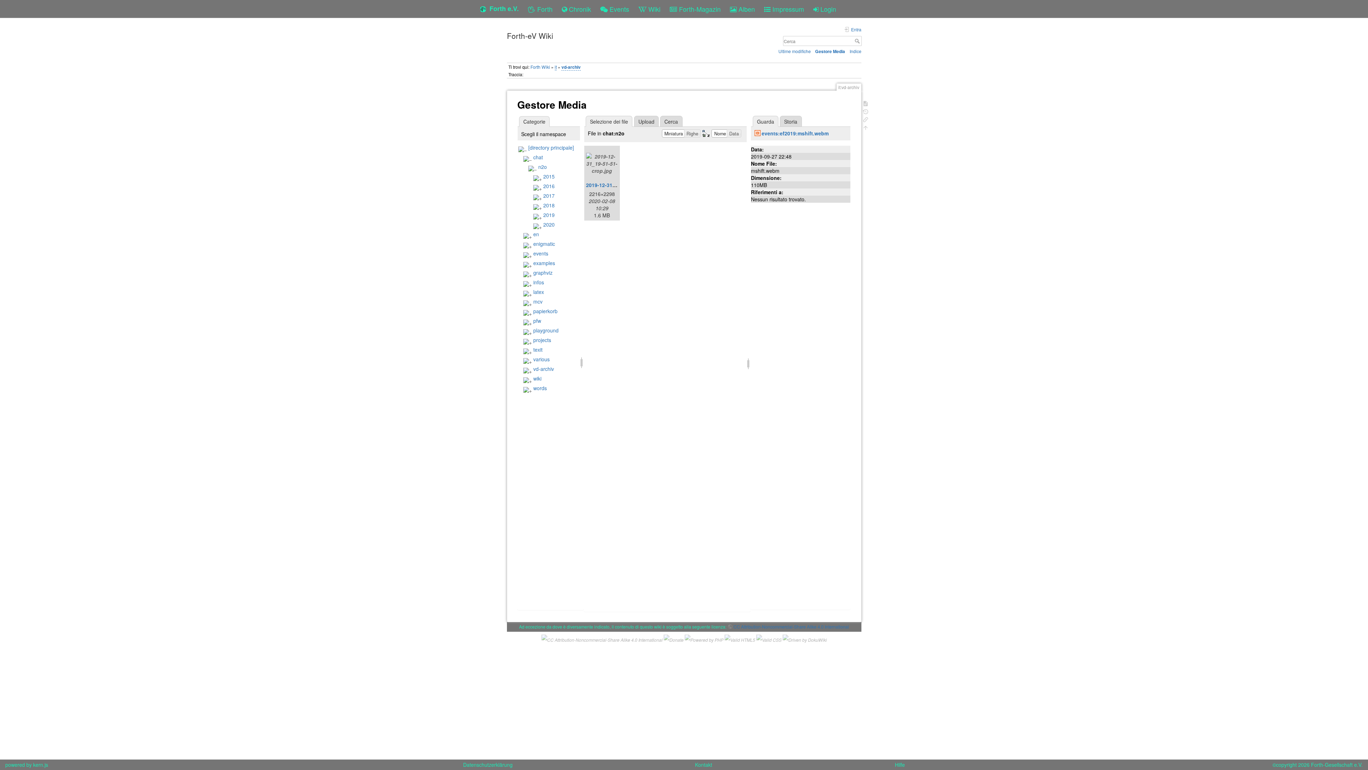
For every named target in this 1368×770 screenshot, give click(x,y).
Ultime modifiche (794, 51)
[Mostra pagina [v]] (865, 103)
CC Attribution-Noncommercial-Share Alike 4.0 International (791, 627)
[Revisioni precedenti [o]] (865, 111)
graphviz (543, 272)
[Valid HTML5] (740, 639)
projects (542, 339)
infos (538, 282)
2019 (549, 214)
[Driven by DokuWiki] (805, 639)
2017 (549, 195)
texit (538, 349)
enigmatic (544, 243)
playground (546, 330)
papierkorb (545, 311)
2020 (549, 224)
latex (538, 291)
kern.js (40, 764)
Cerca (858, 40)
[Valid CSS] (769, 639)
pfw (537, 320)
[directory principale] (551, 147)
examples (544, 263)
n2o (542, 166)
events (540, 253)
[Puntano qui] (865, 119)
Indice (855, 51)
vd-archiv (571, 67)
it (556, 67)
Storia (790, 121)
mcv (538, 301)
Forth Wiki (540, 67)
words (540, 388)
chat (538, 157)
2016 (549, 186)
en (536, 234)
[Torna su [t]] (865, 127)
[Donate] (674, 639)
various (541, 359)
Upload (646, 121)
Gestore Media (830, 51)
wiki (537, 378)
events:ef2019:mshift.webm (795, 133)
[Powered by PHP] (704, 639)
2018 (549, 205)
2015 (549, 176)
